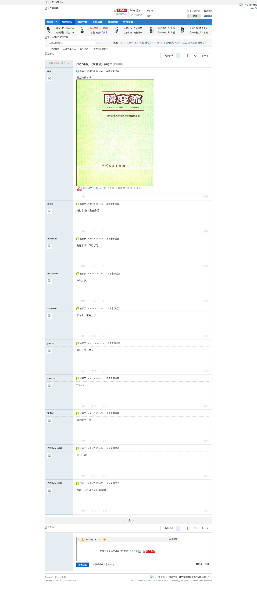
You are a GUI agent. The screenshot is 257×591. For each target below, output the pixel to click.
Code (100, 539)
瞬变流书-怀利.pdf (92, 188)
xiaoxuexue (52, 308)
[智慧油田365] (56, 37)
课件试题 (84, 49)
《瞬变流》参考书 (99, 49)
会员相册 (128, 32)
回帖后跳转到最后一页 (103, 564)
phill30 (50, 343)
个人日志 (138, 28)
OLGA (178, 43)
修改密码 (162, 32)
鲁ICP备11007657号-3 (201, 577)
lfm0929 (51, 378)
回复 (83, 196)
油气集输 (192, 43)
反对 (104, 231)
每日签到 (104, 28)
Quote (96, 539)
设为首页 (49, 2)
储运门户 (52, 22)
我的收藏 (203, 32)
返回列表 (169, 55)
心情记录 (128, 28)
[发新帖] (49, 54)
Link (91, 539)
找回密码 (208, 11)
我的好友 (194, 32)
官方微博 (60, 32)
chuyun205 (52, 239)
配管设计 (202, 43)
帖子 (99, 43)
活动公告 (162, 28)
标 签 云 (94, 32)
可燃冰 (50, 413)
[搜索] (108, 43)
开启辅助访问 (207, 2)
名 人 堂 (171, 32)
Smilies (104, 539)
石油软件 (97, 22)
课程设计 (149, 43)
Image (87, 539)
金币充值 (128, 22)
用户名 (150, 11)
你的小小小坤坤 (54, 448)
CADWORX (132, 43)
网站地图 (173, 577)
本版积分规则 (202, 564)
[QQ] (153, 577)
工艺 (185, 43)
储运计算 (82, 22)
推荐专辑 (113, 22)
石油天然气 (168, 43)
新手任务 (194, 28)
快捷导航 (200, 22)
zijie (49, 71)
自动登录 (195, 11)
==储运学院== (69, 49)
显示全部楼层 (112, 71)
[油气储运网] (51, 8)
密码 (149, 16)
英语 (142, 43)
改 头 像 (171, 28)
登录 (126, 551)
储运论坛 (67, 22)
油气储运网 (46, 49)
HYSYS (158, 43)
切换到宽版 (210, 2)
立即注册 (208, 16)
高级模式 (173, 539)
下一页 (205, 55)
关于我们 (162, 577)
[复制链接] (118, 64)
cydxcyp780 (52, 273)
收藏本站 (59, 2)
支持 (94, 231)
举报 (206, 196)
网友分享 (138, 32)
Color (82, 539)
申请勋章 (203, 28)
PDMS (123, 43)
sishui (50, 204)
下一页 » (128, 520)
